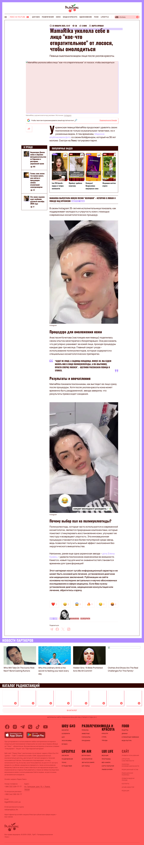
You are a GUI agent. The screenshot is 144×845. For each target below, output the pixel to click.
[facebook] (57, 629)
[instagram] (15, 727)
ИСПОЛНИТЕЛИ (87, 759)
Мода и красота (70, 17)
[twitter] (63, 629)
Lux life (107, 751)
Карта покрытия (108, 766)
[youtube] (45, 727)
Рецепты (125, 730)
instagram (67, 115)
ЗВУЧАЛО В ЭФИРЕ (88, 762)
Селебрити (85, 619)
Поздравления (67, 759)
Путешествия (67, 766)
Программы (106, 759)
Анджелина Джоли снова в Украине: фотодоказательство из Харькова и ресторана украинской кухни (38, 158)
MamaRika (74, 619)
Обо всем (65, 755)
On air (86, 751)
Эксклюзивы (67, 741)
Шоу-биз (36, 17)
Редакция (125, 791)
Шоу (63, 737)
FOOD (96, 17)
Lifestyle (105, 17)
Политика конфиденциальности (130, 765)
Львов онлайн (107, 769)
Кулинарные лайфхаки (130, 737)
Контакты (125, 784)
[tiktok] (37, 727)
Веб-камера (106, 762)
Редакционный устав (130, 770)
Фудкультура (127, 741)
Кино (58, 17)
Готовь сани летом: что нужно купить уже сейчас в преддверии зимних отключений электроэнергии (37, 180)
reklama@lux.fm (11, 809)
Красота (105, 733)
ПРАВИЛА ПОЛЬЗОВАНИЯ (130, 755)
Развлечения (48, 17)
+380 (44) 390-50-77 (13, 794)
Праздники (86, 741)
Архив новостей (128, 787)
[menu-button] (5, 17)
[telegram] (52, 629)
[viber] (69, 629)
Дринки (124, 734)
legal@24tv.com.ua (12, 802)
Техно (64, 762)
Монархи (65, 730)
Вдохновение (86, 17)
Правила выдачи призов (128, 779)
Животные (86, 734)
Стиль (104, 737)
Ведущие (105, 755)
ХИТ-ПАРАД (86, 766)
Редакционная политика (127, 774)
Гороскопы (86, 737)
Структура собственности (128, 760)
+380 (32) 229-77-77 (13, 786)
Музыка (65, 744)
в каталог (72, 710)
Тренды (104, 740)
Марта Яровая (98, 26)
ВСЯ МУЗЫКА (86, 755)
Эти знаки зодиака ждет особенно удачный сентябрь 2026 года (37, 200)
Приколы (85, 730)
